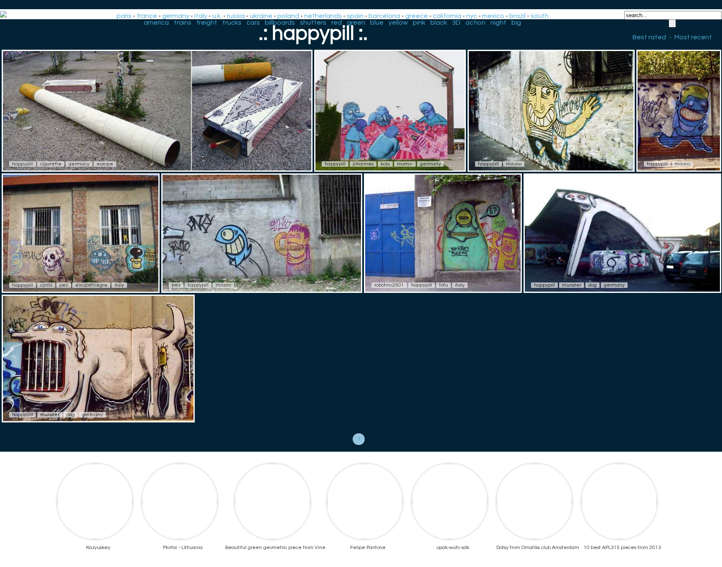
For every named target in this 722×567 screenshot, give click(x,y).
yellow (398, 22)
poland (288, 16)
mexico (493, 16)
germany (175, 16)
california (447, 16)
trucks (232, 22)
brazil (517, 16)
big (516, 22)
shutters (313, 22)
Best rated (649, 37)
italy (200, 16)
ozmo (46, 285)
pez (63, 285)
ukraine (261, 16)
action (475, 22)
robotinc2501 (389, 285)
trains (182, 22)
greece (416, 16)
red (336, 22)
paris (124, 16)
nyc (471, 16)
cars (253, 22)
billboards (280, 22)
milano (513, 164)
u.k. (217, 16)
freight (206, 22)
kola (385, 164)
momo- (405, 164)
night (498, 22)
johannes (363, 164)
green (356, 22)
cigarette (50, 164)
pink (419, 22)
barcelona (384, 16)
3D (456, 22)
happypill (22, 164)
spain (355, 16)
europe (105, 164)
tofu (443, 285)
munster (571, 285)
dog (592, 285)
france (147, 16)
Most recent (693, 37)
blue (377, 22)
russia (236, 16)
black (438, 22)
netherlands (323, 16)
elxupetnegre (91, 285)
